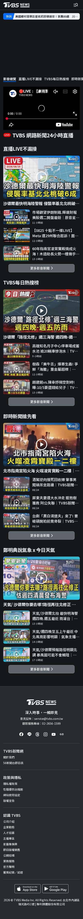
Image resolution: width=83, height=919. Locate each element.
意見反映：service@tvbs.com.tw (41, 719)
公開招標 (9, 855)
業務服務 (9, 861)
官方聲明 (9, 867)
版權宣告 (9, 801)
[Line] (29, 734)
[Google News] (62, 734)
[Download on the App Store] (28, 888)
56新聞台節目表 (13, 763)
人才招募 (9, 833)
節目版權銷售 (11, 850)
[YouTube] (54, 734)
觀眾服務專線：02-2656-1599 (41, 723)
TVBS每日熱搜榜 (56, 79)
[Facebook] (21, 734)
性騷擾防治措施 (13, 789)
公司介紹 (9, 821)
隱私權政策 (10, 784)
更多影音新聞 (40, 268)
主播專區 (9, 838)
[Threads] (37, 734)
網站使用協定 (11, 795)
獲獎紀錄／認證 (13, 872)
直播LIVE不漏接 (30, 79)
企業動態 (9, 827)
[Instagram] (46, 734)
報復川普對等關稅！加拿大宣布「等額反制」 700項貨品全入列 (47, 16)
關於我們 (9, 757)
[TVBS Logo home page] (16, 4)
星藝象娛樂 (10, 844)
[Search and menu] (76, 5)
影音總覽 (9, 79)
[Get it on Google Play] (55, 888)
